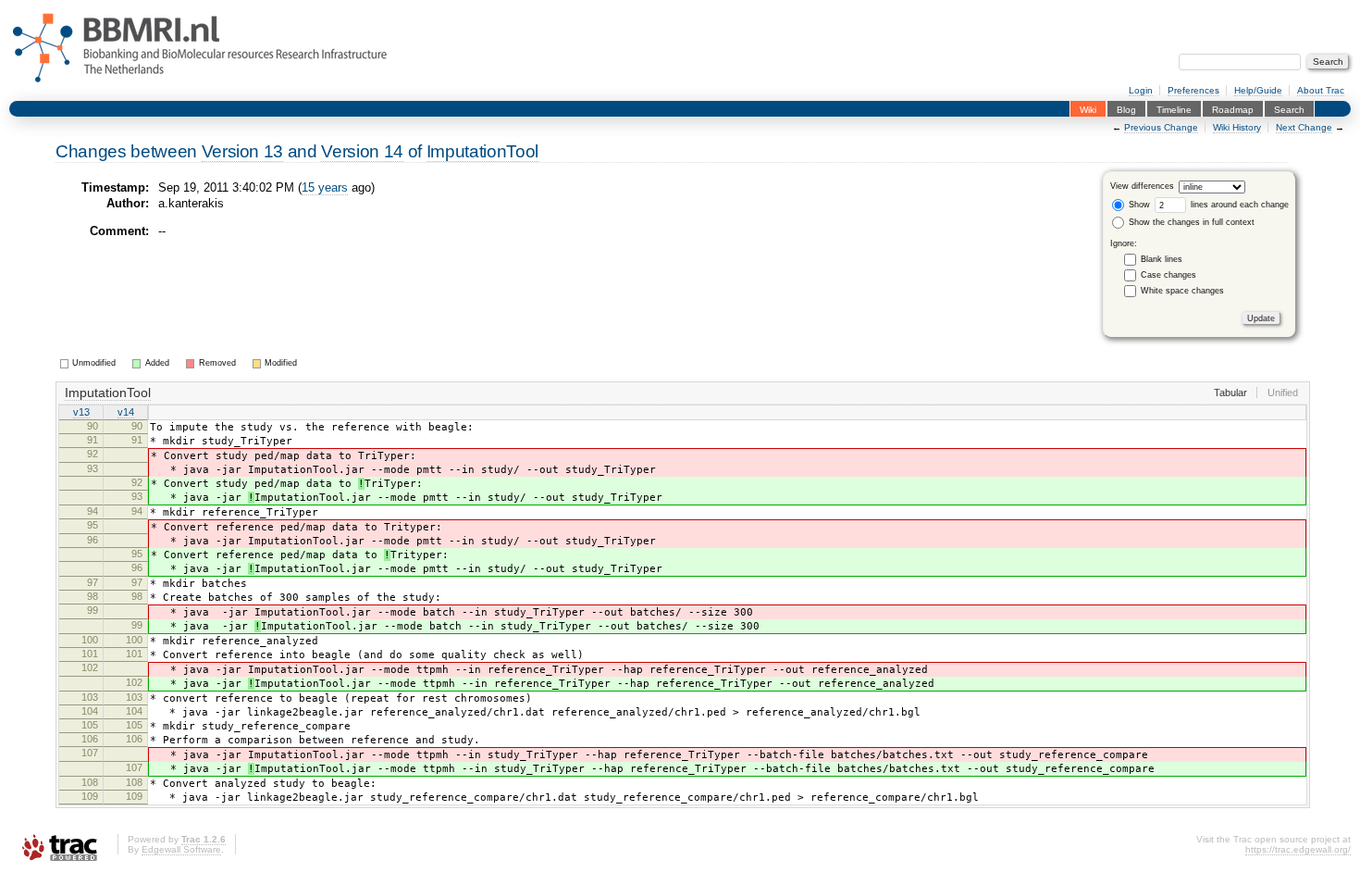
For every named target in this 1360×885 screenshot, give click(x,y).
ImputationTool (482, 151)
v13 (81, 412)
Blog (1126, 109)
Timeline (1174, 109)
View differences (1142, 187)
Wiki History (1237, 127)
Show (1138, 204)
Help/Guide (1258, 90)
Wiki (1088, 109)
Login (1141, 90)
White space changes (1182, 290)
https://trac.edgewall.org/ (1298, 849)
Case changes (1168, 275)
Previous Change (1161, 127)
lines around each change (1238, 204)
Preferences (1193, 90)
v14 (125, 412)
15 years (325, 187)
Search (1289, 109)
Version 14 (362, 151)
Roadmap (1233, 109)
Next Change (1304, 127)
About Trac (1320, 90)
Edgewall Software (181, 849)
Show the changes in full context (1190, 222)
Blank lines (1161, 259)
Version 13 (243, 151)
